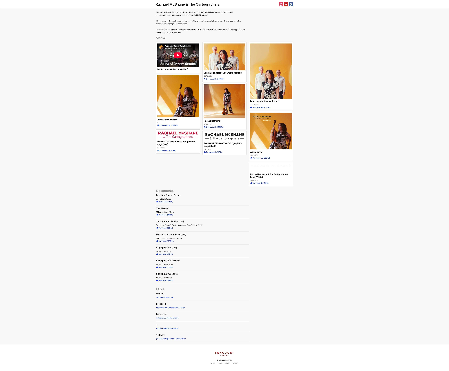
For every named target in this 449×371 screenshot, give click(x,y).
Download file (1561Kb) (215, 127)
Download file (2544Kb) (168, 125)
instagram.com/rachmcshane (167, 318)
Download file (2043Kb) (261, 107)
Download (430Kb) (165, 202)
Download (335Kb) (165, 228)
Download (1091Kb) (165, 267)
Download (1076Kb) (166, 241)
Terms (220, 363)
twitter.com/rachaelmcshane (167, 328)
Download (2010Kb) (166, 215)
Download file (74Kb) (260, 183)
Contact (235, 363)
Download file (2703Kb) (215, 79)
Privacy (227, 363)
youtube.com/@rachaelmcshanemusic (171, 339)
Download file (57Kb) (214, 152)
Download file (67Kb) (167, 150)
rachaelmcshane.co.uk (164, 297)
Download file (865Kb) (261, 158)
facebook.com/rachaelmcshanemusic (170, 308)
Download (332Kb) (165, 254)
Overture (228, 360)
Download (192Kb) (165, 280)
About (213, 363)
